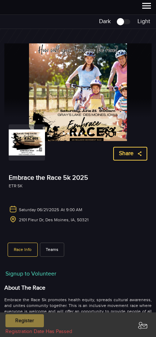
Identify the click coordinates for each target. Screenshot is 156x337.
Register (24, 321)
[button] (23, 250)
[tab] (23, 249)
